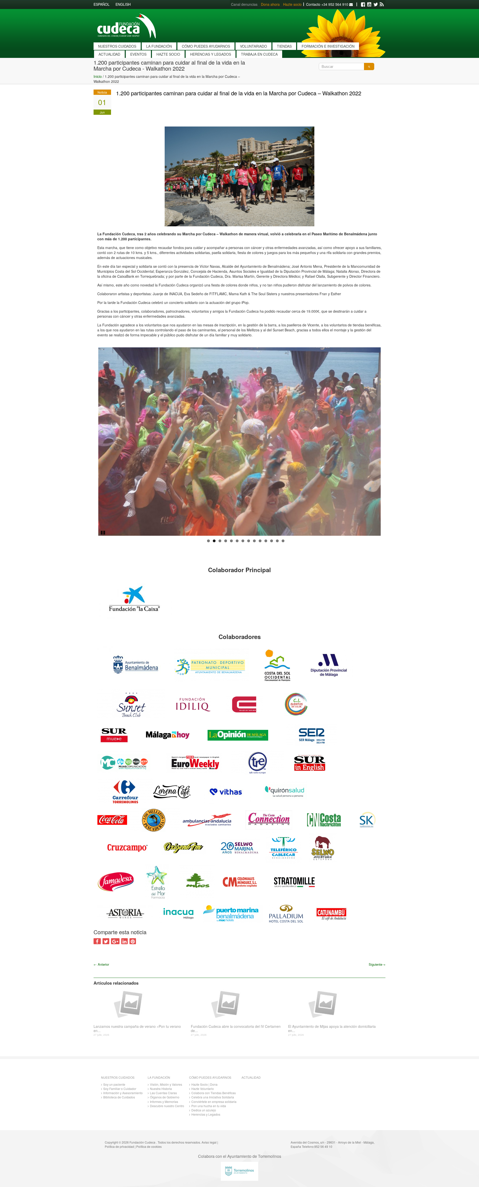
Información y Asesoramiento (123, 1093)
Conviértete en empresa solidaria (214, 1101)
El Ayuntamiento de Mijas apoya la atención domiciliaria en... (332, 1028)
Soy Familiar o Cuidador (119, 1088)
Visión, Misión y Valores (166, 1084)
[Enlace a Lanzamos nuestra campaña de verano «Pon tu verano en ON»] (140, 1003)
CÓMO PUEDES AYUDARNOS (206, 46)
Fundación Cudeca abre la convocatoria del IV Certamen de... (236, 1028)
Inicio (98, 76)
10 (260, 540)
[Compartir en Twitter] (106, 941)
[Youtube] (369, 4)
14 (283, 540)
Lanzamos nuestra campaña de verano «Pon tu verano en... (137, 1028)
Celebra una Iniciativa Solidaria (212, 1097)
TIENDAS (284, 46)
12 (271, 540)
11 (265, 540)
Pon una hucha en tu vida (208, 1106)
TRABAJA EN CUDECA (259, 54)
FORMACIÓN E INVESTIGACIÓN (328, 46)
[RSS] (382, 4)
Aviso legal (209, 1142)
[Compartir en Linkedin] (124, 941)
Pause (103, 531)
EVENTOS (138, 54)
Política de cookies (149, 1146)
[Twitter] (375, 4)
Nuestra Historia (161, 1088)
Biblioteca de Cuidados (119, 1097)
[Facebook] (363, 4)
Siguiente (377, 964)
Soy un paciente (114, 1084)
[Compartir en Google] (115, 941)
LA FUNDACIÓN (159, 46)
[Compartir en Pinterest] (133, 941)
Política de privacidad (119, 1146)
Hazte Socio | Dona (204, 1084)
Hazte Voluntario (202, 1088)
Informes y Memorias (164, 1101)
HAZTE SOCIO (168, 54)
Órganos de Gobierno (164, 1097)
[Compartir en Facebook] (97, 941)
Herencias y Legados (205, 1114)
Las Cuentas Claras (163, 1093)
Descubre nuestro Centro (167, 1106)
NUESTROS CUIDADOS (117, 46)
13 (277, 540)
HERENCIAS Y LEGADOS (210, 54)
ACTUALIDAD (109, 54)
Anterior (101, 964)
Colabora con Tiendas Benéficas (213, 1093)
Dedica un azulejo (203, 1110)
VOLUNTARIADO (253, 46)
